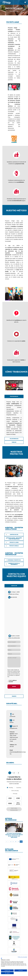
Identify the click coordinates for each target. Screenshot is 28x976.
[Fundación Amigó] (6, 2)
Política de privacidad (22, 957)
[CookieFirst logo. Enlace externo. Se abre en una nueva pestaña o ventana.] (1, 958)
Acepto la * (13, 681)
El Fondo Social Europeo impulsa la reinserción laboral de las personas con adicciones (14, 838)
